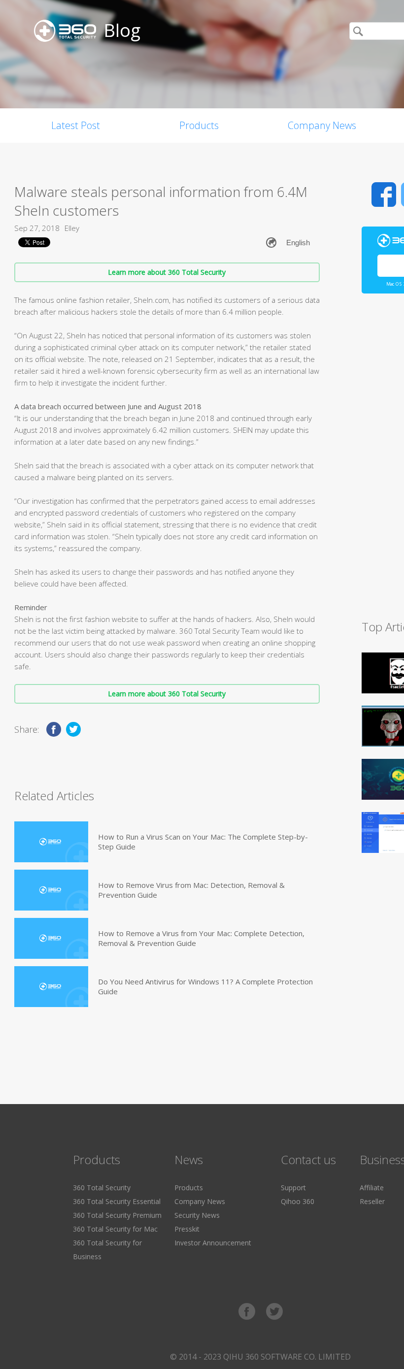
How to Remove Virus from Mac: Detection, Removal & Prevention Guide (191, 890)
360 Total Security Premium (117, 1215)
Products (199, 125)
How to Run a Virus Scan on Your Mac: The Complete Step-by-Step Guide (203, 841)
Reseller (372, 1201)
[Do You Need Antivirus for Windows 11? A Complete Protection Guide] (51, 986)
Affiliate (372, 1187)
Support (293, 1187)
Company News (322, 125)
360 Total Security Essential (117, 1201)
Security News (197, 1215)
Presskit (187, 1229)
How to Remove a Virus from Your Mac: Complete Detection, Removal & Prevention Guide (201, 938)
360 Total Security (102, 1187)
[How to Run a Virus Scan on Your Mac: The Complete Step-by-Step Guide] (51, 841)
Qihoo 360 (297, 1201)
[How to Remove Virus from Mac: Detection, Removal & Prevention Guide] (51, 890)
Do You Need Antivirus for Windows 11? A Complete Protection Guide (205, 986)
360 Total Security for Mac (115, 1229)
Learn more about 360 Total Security (167, 272)
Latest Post (75, 125)
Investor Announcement (212, 1242)
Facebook (383, 194)
